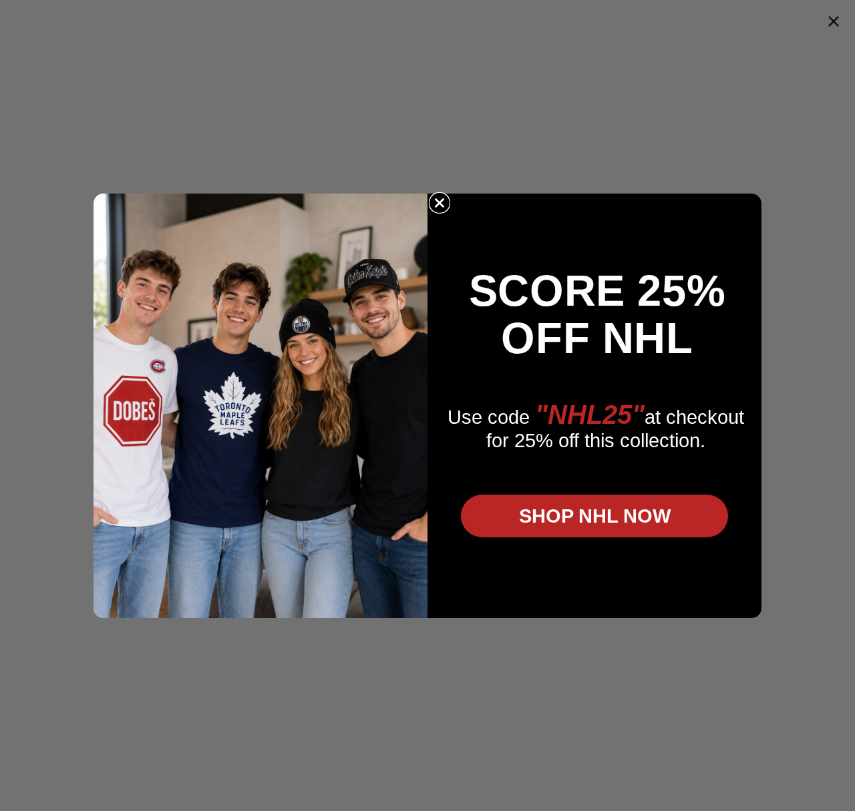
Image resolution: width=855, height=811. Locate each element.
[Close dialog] (439, 203)
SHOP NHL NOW (595, 516)
